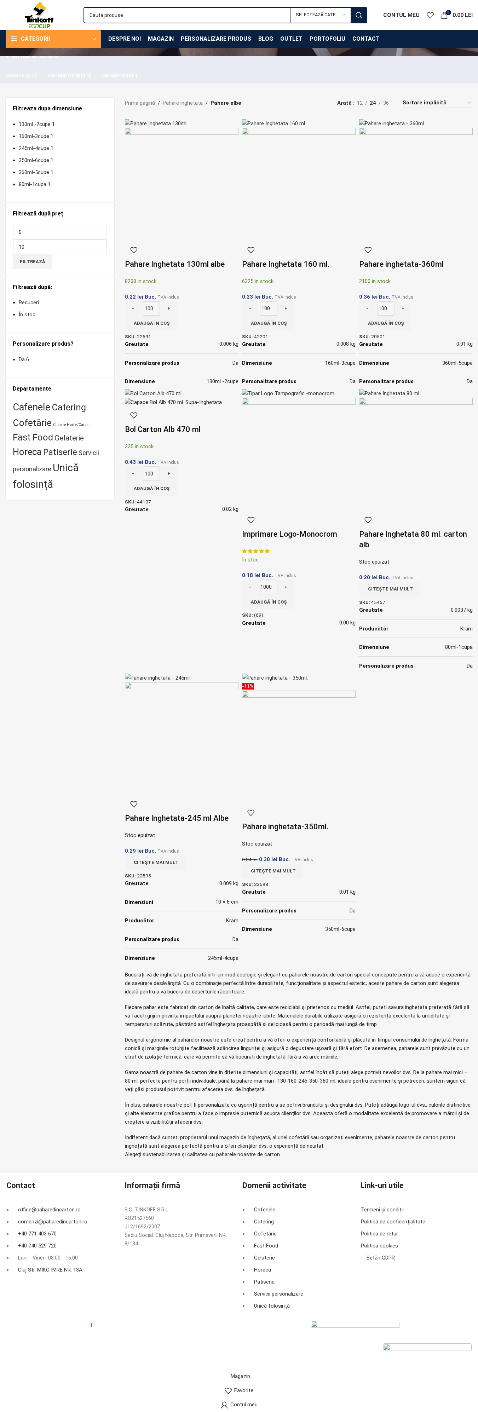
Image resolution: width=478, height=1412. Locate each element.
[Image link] (355, 1332)
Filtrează (32, 261)
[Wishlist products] (430, 15)
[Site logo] (39, 14)
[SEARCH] (359, 15)
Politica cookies (379, 1246)
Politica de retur (379, 1234)
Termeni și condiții (382, 1209)
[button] (151, 323)
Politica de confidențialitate (393, 1221)
